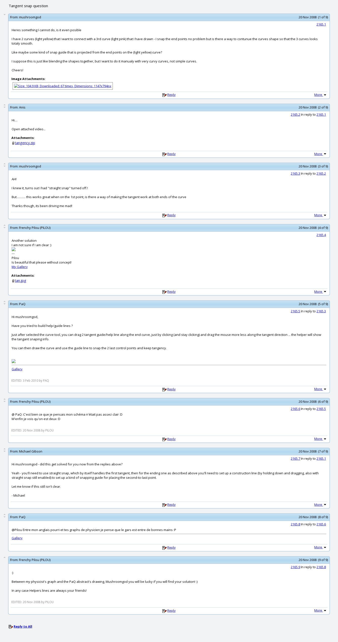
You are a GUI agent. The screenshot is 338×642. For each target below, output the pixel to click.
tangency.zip (25, 142)
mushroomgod (30, 17)
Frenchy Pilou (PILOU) (34, 227)
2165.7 (295, 458)
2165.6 (295, 408)
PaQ (22, 304)
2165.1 (321, 24)
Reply (171, 94)
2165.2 (295, 114)
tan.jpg (20, 280)
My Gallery (20, 267)
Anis (22, 107)
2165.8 (295, 524)
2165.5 (295, 311)
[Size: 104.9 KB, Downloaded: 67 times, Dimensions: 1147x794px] (62, 85)
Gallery (17, 369)
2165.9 (295, 567)
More (318, 94)
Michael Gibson (30, 451)
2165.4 (321, 235)
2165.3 (295, 173)
